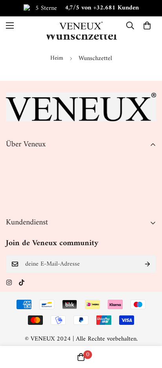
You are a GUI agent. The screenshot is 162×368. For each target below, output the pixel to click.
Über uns (17, 160)
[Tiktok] (21, 282)
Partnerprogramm (28, 200)
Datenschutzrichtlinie (32, 173)
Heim (56, 58)
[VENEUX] (81, 25)
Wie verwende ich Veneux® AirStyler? (54, 291)
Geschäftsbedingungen (34, 187)
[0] (147, 25)
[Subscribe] (147, 264)
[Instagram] (9, 282)
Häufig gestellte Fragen (34, 305)
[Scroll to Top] (148, 326)
